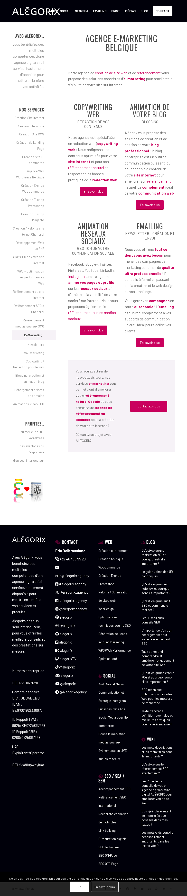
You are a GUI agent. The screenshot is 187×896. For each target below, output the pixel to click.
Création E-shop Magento (32, 217)
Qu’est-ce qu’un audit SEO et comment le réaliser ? (155, 605)
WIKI (151, 739)
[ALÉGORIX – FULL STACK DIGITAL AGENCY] (36, 11)
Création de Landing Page (30, 146)
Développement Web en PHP (30, 246)
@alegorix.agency (72, 609)
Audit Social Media (111, 684)
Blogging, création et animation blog (29, 378)
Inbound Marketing (111, 642)
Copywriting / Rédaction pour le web (28, 364)
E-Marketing (33, 335)
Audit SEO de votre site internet (28, 260)
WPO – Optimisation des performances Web (30, 277)
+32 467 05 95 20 (72, 559)
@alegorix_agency (73, 592)
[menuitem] (51, 11)
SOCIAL (109, 676)
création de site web (111, 73)
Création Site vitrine (30, 126)
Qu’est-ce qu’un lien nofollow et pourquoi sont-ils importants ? (155, 588)
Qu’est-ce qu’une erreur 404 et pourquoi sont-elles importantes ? (157, 677)
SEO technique (108, 847)
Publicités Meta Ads (111, 709)
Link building (107, 830)
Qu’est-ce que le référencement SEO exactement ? (154, 768)
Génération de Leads (112, 634)
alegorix (65, 617)
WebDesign (106, 609)
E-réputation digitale (112, 839)
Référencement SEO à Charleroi (29, 309)
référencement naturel (86, 167)
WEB (108, 542)
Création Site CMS (31, 134)
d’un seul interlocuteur (28, 460)
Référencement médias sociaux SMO (29, 323)
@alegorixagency (73, 692)
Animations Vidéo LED (28, 404)
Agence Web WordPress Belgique (30, 174)
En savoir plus (104, 886)
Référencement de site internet (28, 295)
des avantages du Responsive (32, 449)
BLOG (150, 542)
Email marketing (32, 353)
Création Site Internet (29, 118)
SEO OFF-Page (108, 864)
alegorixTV (67, 658)
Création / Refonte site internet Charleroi (28, 231)
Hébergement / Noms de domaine (29, 393)
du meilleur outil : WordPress (32, 435)
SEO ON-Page (107, 855)
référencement (149, 73)
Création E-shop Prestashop (32, 203)
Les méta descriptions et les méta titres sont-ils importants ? (157, 751)
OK (80, 886)
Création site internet (113, 551)
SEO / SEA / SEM (111, 778)
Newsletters (36, 345)
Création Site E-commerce (33, 160)
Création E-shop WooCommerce (32, 189)
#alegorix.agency (72, 584)
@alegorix (67, 625)
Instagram (76, 276)
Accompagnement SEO (114, 789)
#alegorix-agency (72, 600)
